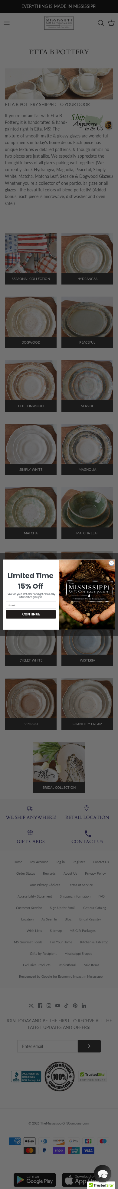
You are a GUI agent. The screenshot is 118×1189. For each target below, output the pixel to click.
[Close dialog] (111, 563)
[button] (102, 1173)
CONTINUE (31, 614)
